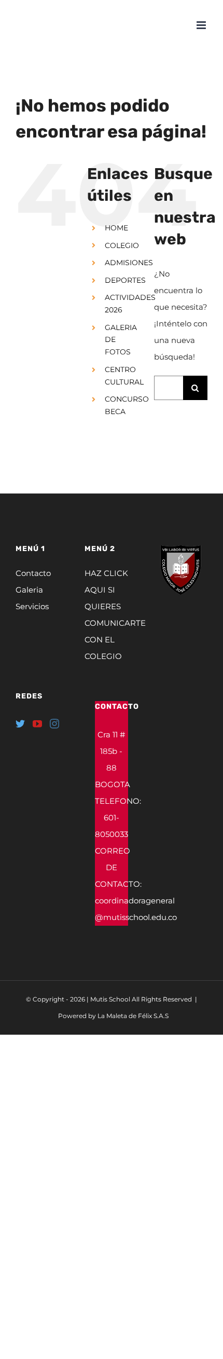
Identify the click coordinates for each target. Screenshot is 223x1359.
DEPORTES (125, 280)
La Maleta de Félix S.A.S (133, 1016)
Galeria (29, 590)
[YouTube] (37, 723)
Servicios (32, 606)
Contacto (33, 573)
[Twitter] (20, 723)
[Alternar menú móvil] (202, 25)
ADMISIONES (129, 262)
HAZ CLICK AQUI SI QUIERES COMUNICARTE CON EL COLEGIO (111, 614)
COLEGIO (122, 245)
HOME (116, 227)
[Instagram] (54, 723)
